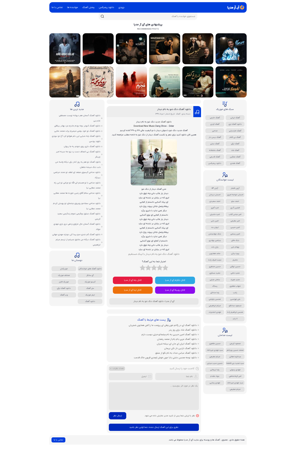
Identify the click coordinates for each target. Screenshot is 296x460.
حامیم (235, 260)
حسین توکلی (235, 266)
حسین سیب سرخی (214, 363)
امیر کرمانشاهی (235, 376)
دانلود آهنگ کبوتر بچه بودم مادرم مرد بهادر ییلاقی (77, 125)
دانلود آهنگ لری (235, 124)
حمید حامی (235, 273)
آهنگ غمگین (235, 156)
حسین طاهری (214, 343)
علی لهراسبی (235, 299)
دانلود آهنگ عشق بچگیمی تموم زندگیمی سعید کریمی (78, 216)
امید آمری (215, 207)
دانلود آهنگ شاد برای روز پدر (183, 329)
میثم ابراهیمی (215, 305)
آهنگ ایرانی (235, 117)
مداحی (215, 130)
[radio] (165, 268)
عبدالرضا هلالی (235, 356)
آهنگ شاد (235, 150)
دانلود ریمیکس (106, 7)
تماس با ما (57, 7)
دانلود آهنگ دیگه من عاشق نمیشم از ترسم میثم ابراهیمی (78, 242)
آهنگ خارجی (215, 117)
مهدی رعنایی (215, 382)
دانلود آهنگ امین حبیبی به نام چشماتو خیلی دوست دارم (169, 334)
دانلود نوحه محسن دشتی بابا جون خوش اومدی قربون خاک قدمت (165, 357)
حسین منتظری (215, 266)
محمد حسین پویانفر (235, 350)
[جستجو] (102, 16)
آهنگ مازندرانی (235, 130)
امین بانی (215, 221)
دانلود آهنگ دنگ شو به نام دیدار (174, 109)
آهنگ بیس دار (215, 137)
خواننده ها (72, 7)
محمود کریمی (235, 343)
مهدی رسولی (235, 369)
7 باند (235, 318)
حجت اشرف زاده (214, 260)
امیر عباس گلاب (235, 214)
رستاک (214, 286)
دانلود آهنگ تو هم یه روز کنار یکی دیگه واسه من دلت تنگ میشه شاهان (78, 165)
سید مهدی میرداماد (215, 350)
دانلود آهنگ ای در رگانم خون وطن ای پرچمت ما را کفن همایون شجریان (163, 325)
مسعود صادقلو (235, 305)
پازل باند (214, 247)
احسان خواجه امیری (235, 194)
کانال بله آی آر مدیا (133, 280)
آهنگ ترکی (235, 143)
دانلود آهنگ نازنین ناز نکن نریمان (180, 348)
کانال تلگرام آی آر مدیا (175, 280)
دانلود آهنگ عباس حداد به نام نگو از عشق (176, 353)
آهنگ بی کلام (235, 137)
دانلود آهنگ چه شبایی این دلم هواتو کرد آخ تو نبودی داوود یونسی (76, 139)
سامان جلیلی (215, 279)
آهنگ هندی (235, 163)
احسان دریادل (214, 194)
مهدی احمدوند (215, 312)
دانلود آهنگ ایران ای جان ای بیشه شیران (177, 343)
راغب (235, 292)
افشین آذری (235, 207)
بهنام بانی (235, 247)
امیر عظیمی (235, 221)
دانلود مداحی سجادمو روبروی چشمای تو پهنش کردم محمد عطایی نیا (77, 206)
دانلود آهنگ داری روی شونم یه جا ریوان (82, 146)
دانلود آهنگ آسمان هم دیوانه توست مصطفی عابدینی (79, 118)
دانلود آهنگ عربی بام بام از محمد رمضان (177, 339)
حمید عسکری (214, 273)
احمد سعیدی (214, 201)
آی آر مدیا (169, 301)
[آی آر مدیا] (235, 7)
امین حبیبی (235, 227)
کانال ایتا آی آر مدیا (132, 290)
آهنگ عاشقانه (215, 150)
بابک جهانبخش (214, 234)
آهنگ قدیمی (215, 156)
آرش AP (215, 188)
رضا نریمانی (214, 369)
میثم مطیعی (214, 356)
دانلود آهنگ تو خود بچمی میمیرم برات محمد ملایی (77, 131)
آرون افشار (235, 188)
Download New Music (144, 126)
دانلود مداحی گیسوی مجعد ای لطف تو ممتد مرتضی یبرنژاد (76, 175)
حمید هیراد (235, 279)
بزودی (121, 7)
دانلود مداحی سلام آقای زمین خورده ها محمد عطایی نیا (76, 196)
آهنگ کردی (214, 124)
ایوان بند (215, 227)
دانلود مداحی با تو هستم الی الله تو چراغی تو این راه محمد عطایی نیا (77, 185)
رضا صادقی (214, 292)
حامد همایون (214, 253)
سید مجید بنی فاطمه (235, 363)
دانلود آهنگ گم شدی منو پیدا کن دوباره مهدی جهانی (76, 234)
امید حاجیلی (215, 214)
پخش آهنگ (88, 7)
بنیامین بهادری (215, 240)
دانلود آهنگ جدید (163, 121)
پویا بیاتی (235, 253)
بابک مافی (235, 240)
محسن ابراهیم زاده (235, 312)
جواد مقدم (214, 376)
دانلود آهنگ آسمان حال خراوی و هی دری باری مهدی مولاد (76, 227)
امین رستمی (235, 234)
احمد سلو (235, 201)
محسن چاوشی (215, 299)
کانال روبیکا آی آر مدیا (175, 290)
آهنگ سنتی (214, 143)
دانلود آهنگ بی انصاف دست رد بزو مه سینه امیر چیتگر (78, 154)
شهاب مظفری (235, 286)
